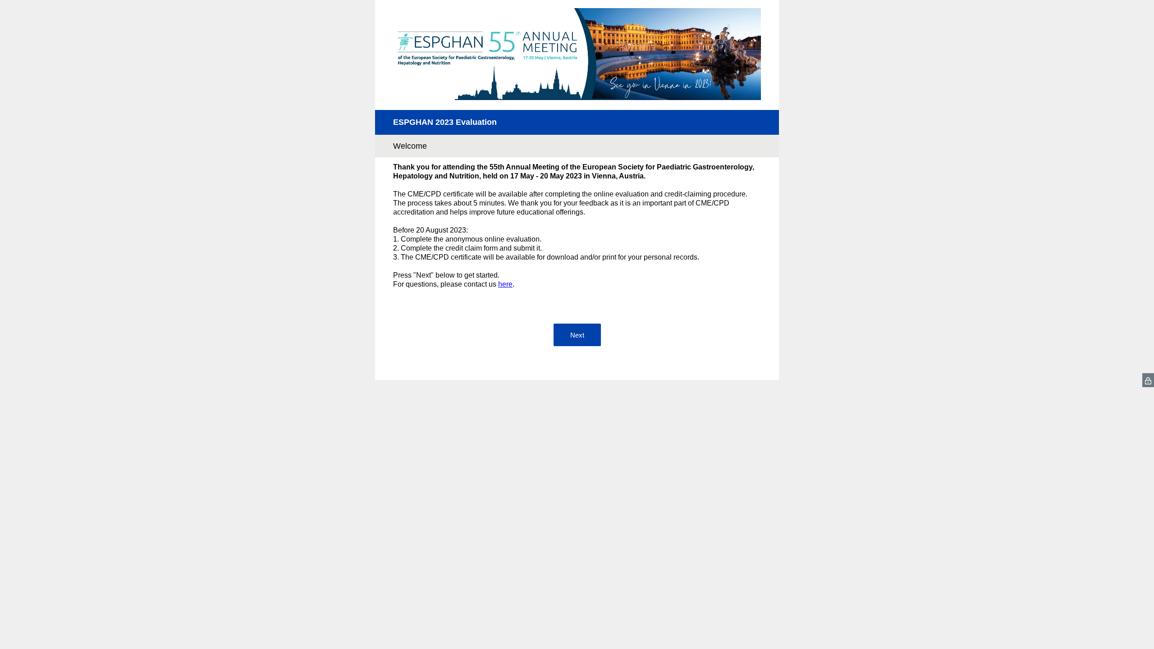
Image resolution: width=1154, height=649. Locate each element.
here (505, 284)
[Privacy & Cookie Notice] (1148, 380)
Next (577, 335)
